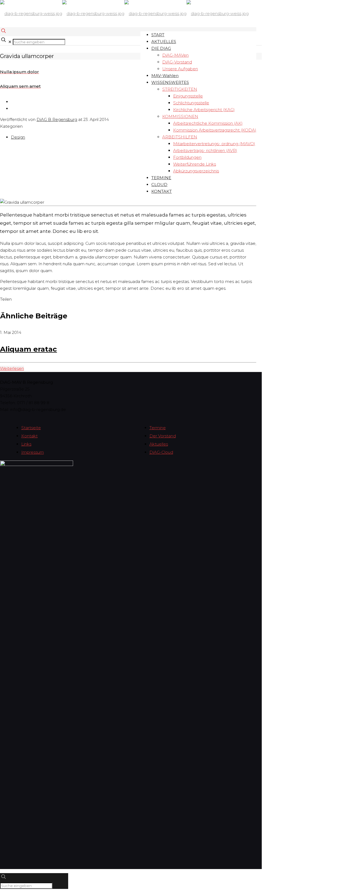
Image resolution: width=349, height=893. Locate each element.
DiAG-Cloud (161, 452)
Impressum (32, 452)
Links (26, 444)
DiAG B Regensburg (57, 119)
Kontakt (29, 435)
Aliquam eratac (28, 349)
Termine (157, 427)
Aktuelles (158, 444)
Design (18, 137)
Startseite (31, 427)
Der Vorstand (162, 435)
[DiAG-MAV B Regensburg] (124, 13)
